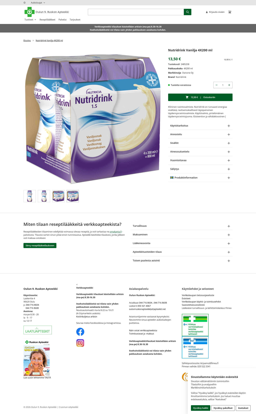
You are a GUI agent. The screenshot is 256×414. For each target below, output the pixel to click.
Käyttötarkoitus (179, 125)
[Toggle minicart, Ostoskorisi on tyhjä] (230, 12)
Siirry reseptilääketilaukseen (40, 245)
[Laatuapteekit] (48, 330)
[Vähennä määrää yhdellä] (216, 85)
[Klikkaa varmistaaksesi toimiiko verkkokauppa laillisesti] (207, 336)
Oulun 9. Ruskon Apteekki (52, 12)
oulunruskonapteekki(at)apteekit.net (147, 309)
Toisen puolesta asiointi (146, 260)
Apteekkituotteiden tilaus (147, 251)
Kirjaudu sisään (217, 12)
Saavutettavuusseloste (193, 304)
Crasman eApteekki (68, 407)
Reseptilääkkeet (47, 19)
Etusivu (27, 40)
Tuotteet (29, 19)
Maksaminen (140, 234)
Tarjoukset (75, 19)
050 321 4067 (144, 305)
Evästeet (186, 298)
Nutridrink (181, 77)
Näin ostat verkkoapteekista (143, 330)
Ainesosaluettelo (179, 151)
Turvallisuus (140, 225)
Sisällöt (174, 142)
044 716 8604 (32, 304)
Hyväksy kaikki (200, 408)
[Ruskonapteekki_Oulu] (101, 332)
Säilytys (174, 168)
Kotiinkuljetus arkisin (86, 316)
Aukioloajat (36, 2)
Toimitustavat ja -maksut (141, 333)
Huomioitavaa (178, 160)
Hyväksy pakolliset (223, 408)
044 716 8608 (32, 308)
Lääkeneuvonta (141, 243)
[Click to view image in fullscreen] (93, 117)
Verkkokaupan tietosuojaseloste (198, 295)
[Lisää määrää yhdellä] (229, 85)
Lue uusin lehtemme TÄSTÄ (37, 377)
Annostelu (176, 134)
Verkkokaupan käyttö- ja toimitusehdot (201, 301)
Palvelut (63, 19)
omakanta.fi (116, 231)
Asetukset (243, 408)
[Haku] (187, 12)
